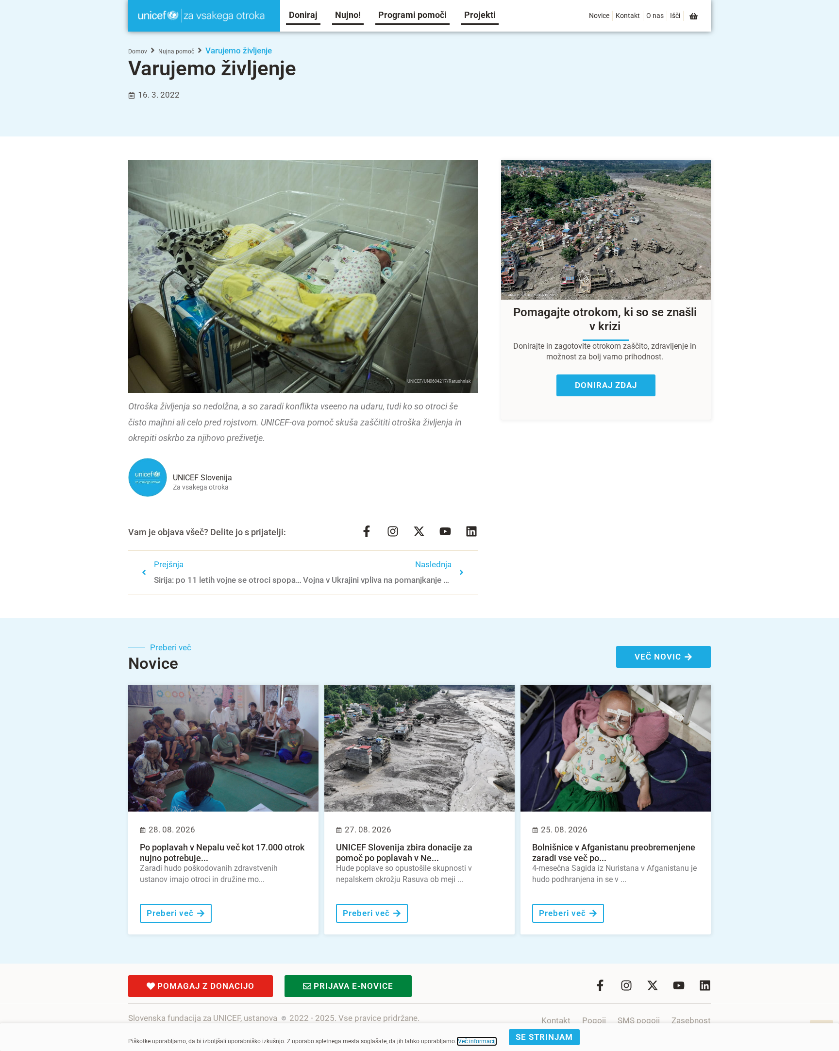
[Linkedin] (471, 531)
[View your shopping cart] (694, 16)
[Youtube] (445, 531)
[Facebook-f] (366, 531)
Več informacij (477, 1041)
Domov (137, 51)
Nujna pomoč (176, 51)
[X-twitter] (419, 531)
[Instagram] (393, 531)
